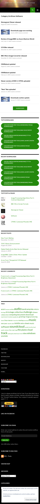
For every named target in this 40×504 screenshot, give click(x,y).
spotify (3, 330)
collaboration (5, 315)
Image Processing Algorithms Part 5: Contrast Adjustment (22, 199)
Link (2, 41)
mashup (21, 320)
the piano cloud (25, 329)
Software (14, 216)
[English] (2, 379)
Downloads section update (20, 98)
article (12, 309)
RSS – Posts (7, 456)
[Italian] (7, 379)
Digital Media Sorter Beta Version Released (14, 249)
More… (3, 371)
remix (17, 323)
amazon (8, 309)
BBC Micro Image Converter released (14, 56)
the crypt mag (13, 330)
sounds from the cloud (30, 327)
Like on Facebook (8, 413)
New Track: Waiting (7, 238)
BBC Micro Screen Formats (19, 204)
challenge (27, 312)
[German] (6, 379)
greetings (22, 317)
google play (16, 317)
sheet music (29, 323)
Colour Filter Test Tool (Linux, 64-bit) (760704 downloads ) (19, 141)
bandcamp (26, 309)
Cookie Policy (6, 496)
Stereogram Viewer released (11, 22)
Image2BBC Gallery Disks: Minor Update (14, 254)
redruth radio (10, 323)
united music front (17, 333)
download (30, 314)
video (25, 333)
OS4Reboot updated (8, 64)
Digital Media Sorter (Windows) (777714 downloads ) (17, 136)
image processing (31, 317)
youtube (4, 336)
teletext (7, 330)
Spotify (3, 360)
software (5, 327)
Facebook (4, 349)
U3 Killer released (7, 47)
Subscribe (5, 440)
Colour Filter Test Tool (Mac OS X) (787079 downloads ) (18, 130)
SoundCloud (5, 356)
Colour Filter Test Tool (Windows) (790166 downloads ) (18, 125)
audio (17, 308)
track (4, 333)
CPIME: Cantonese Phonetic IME (21, 222)
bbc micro (35, 309)
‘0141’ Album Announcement (10, 243)
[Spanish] (13, 379)
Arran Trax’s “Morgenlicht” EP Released (13, 260)
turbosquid (10, 333)
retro (22, 323)
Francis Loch (5, 276)
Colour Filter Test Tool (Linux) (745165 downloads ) (17, 146)
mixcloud (26, 320)
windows (31, 333)
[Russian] (11, 379)
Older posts (20, 108)
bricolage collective (14, 312)
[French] (4, 379)
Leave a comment (23, 33)
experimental (4, 317)
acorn (3, 309)
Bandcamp (4, 364)
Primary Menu (37, 10)
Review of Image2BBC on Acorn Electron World (17, 39)
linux (6, 320)
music (32, 320)
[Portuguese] (9, 379)
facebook (10, 317)
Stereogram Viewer (17, 210)
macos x (10, 320)
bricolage (3, 312)
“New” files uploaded (8, 89)
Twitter (3, 353)
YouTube (4, 368)
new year (4, 323)
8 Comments (14, 24)
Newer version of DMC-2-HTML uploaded (15, 81)
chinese (35, 312)
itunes (2, 320)
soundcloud (17, 326)
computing (13, 315)
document (21, 314)
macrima (16, 320)
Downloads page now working (21, 30)
